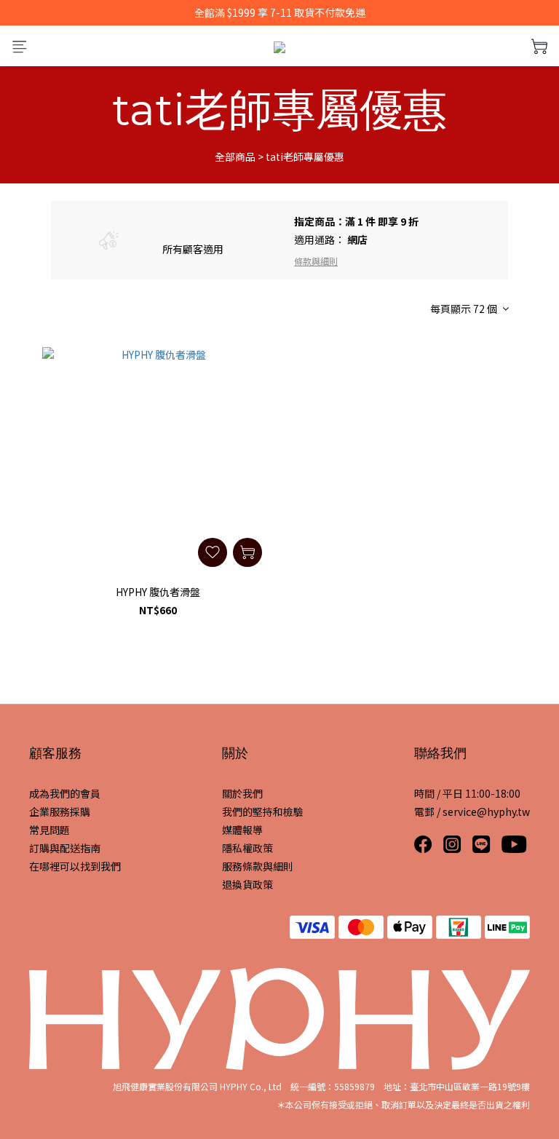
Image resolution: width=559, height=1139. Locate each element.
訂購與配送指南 (64, 848)
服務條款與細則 (257, 866)
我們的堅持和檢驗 (263, 811)
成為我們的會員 (64, 793)
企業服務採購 (59, 811)
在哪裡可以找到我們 (75, 866)
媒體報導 (242, 829)
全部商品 (235, 156)
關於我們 (242, 793)
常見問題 (49, 829)
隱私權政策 (247, 848)
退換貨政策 (247, 884)
